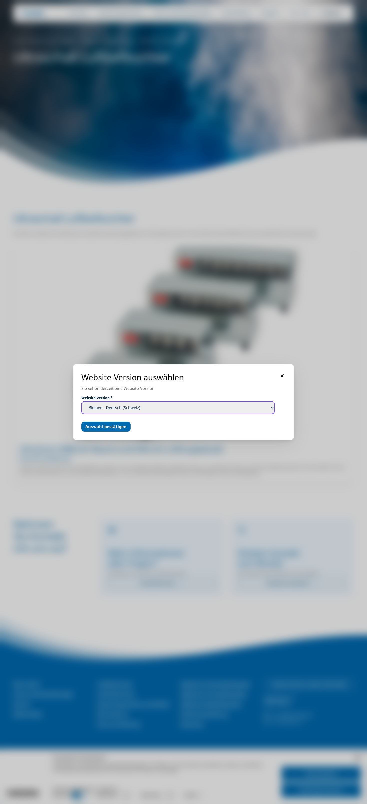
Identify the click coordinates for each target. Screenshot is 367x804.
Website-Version (97, 397)
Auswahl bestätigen (106, 426)
